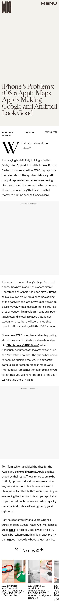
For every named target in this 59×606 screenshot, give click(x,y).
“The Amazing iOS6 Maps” (22, 345)
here (12, 529)
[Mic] (6, 7)
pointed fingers (24, 471)
